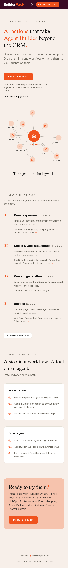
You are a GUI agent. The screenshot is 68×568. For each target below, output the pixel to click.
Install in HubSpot (47, 4)
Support (38, 561)
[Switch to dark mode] (31, 4)
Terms (18, 561)
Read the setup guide (15, 96)
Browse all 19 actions (17, 335)
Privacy (27, 561)
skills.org (49, 561)
